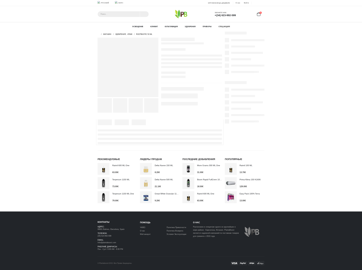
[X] (258, 3)
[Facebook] (254, 3)
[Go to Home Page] (98, 34)
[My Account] (242, 14)
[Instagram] (262, 3)
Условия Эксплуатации (176, 234)
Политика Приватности (176, 227)
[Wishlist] (250, 14)
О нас (238, 3)
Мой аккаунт (145, 234)
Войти (246, 3)
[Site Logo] (181, 14)
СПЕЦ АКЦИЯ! (224, 26)
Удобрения (190, 26)
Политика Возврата (175, 231)
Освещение (137, 26)
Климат (154, 26)
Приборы (207, 26)
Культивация (171, 26)
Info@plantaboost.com (107, 242)
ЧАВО (142, 227)
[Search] (144, 14)
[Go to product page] (103, 169)
